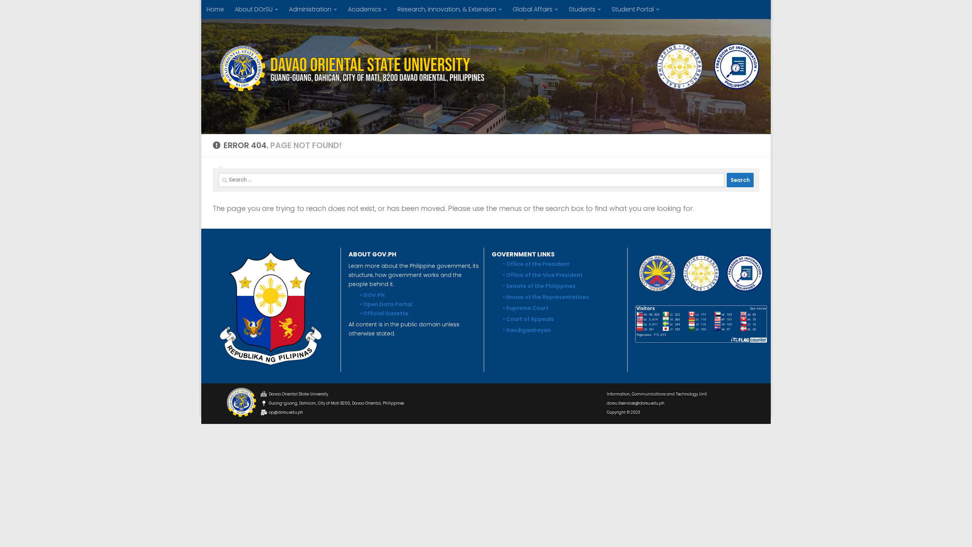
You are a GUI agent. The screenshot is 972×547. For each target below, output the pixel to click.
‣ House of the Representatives (546, 297)
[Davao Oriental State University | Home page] (349, 68)
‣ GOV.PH (372, 295)
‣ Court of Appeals (528, 319)
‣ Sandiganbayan (527, 330)
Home (215, 9)
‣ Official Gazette (384, 313)
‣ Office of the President (536, 264)
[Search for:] (471, 180)
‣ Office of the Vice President (543, 275)
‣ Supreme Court (526, 308)
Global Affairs (532, 9)
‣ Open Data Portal (386, 304)
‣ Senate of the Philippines (539, 286)
